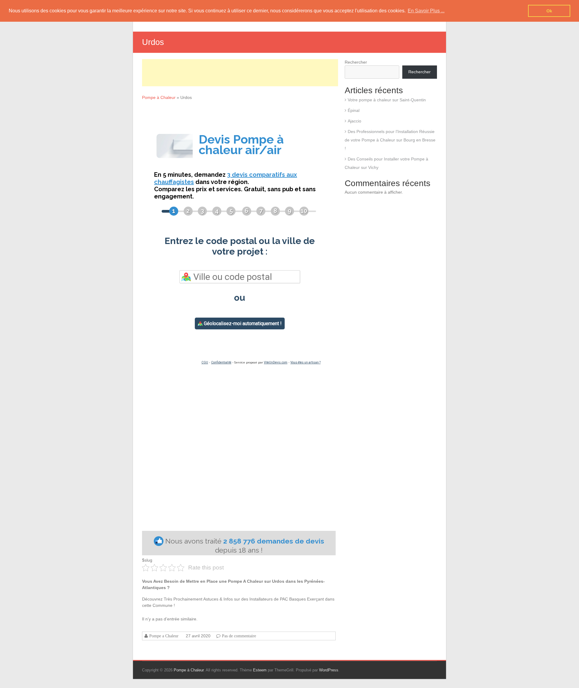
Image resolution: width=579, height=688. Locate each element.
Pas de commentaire (239, 636)
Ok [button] (549, 10)
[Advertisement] (240, 72)
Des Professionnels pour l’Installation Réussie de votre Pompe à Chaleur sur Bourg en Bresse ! (390, 140)
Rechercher (356, 62)
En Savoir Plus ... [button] (426, 10)
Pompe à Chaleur (159, 97)
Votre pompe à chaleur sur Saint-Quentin (387, 99)
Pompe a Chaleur (164, 636)
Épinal (353, 110)
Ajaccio (354, 121)
